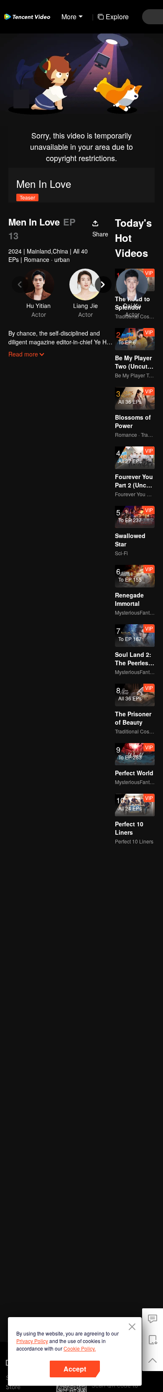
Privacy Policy (32, 1340)
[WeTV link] (27, 16)
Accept (75, 1369)
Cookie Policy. (80, 1348)
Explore (117, 16)
